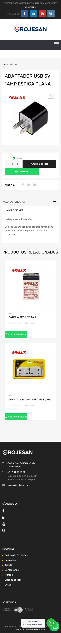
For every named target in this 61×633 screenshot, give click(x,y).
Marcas (9, 574)
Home (5, 64)
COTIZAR (23, 171)
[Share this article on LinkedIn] (28, 185)
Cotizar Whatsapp (17, 334)
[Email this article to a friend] (34, 185)
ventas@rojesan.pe (17, 485)
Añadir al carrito (39, 163)
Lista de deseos (13, 579)
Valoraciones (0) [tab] (13, 201)
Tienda (8, 565)
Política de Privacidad (16, 555)
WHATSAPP (30, 7)
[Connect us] (24, 13)
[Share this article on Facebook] (22, 185)
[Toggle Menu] (56, 45)
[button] (51, 96)
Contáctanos (12, 569)
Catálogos (10, 560)
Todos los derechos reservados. (30, 629)
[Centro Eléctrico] (30, 32)
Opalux (12, 313)
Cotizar (8, 584)
